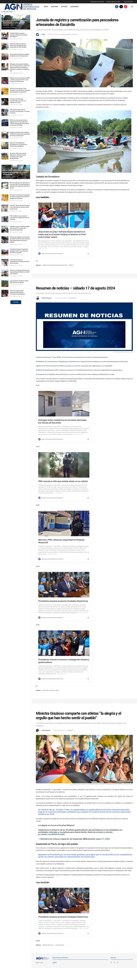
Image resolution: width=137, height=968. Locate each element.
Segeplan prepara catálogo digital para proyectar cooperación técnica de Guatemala (20, 228)
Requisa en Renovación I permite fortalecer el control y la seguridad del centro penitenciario (20, 134)
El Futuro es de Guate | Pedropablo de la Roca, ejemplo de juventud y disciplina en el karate (20, 196)
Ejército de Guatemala (45, 370)
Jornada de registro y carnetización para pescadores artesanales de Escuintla (15, 23)
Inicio (46, 6)
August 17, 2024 (103, 839)
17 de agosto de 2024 (60, 298)
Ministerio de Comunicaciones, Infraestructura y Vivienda (56, 361)
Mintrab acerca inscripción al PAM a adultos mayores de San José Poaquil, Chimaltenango (20, 79)
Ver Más (15, 302)
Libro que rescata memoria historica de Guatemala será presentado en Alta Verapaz (18, 45)
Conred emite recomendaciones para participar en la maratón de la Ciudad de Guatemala (15, 172)
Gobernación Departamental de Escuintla (55, 265)
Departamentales (66, 34)
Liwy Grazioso (59, 945)
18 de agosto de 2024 (53, 34)
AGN (43, 34)
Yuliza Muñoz (46, 730)
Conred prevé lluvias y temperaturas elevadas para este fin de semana (19, 261)
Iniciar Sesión (129, 1)
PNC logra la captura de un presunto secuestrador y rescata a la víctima (20, 111)
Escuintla (75, 34)
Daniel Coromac (47, 298)
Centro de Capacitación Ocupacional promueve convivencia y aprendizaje (17, 292)
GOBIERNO (70, 730)
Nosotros (54, 6)
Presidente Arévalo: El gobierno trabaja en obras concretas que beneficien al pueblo (19, 250)
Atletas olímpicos (48, 945)
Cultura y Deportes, (78, 789)
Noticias (64, 6)
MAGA (71, 265)
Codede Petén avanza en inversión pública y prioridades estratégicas (18, 34)
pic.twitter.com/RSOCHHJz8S (51, 834)
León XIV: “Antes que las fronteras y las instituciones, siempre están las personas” (20, 207)
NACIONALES (72, 298)
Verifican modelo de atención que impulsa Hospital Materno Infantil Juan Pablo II (19, 272)
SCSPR (54, 962)
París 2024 (72, 381)
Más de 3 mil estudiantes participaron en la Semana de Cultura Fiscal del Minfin (18, 144)
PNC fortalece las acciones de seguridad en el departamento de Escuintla (19, 217)
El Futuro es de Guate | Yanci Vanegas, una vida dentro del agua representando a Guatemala (20, 90)
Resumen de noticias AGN (50, 690)
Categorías (74, 6)
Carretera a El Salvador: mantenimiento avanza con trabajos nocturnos (18, 100)
